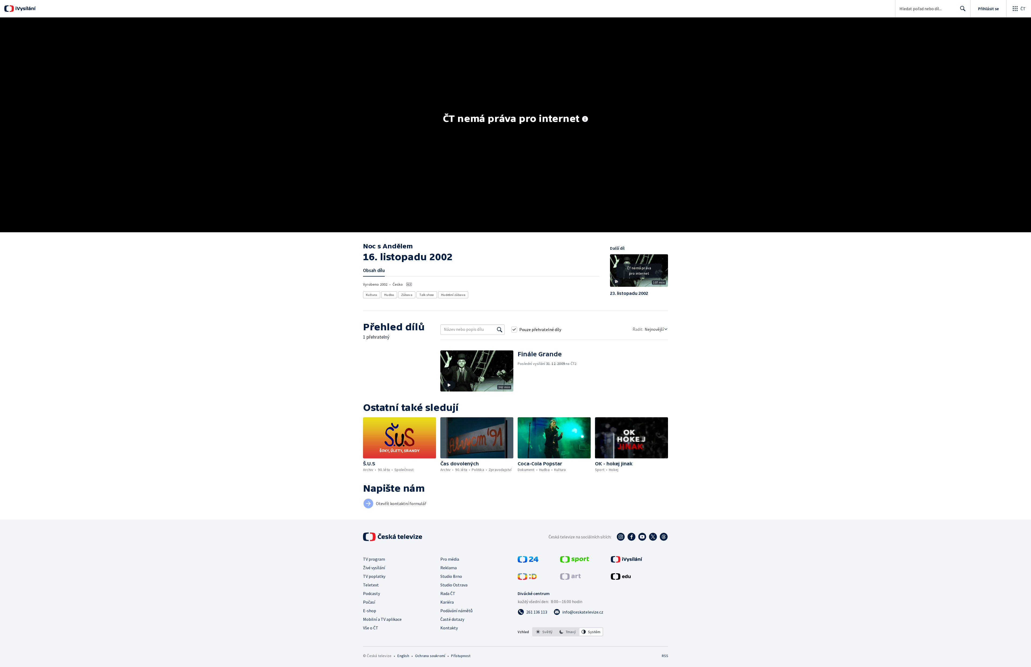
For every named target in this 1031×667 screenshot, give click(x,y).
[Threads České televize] (663, 536)
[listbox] (567, 631)
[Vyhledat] (500, 329)
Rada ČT (447, 593)
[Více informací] (585, 119)
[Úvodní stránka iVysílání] (24, 8)
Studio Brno (451, 576)
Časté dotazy (452, 619)
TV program (374, 559)
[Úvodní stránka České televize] (393, 536)
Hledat (962, 8)
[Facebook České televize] (631, 536)
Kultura (371, 295)
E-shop (369, 610)
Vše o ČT (370, 627)
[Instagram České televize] (620, 536)
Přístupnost (460, 655)
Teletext (371, 585)
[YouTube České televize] (642, 536)
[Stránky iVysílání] (626, 561)
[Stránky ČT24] (528, 561)
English (403, 655)
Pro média (449, 559)
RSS (665, 655)
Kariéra (447, 602)
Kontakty (449, 627)
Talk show (426, 295)
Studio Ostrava (453, 585)
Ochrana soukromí (430, 655)
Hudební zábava (453, 295)
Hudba (389, 295)
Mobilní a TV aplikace (382, 619)
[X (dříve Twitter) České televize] (653, 536)
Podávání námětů (456, 610)
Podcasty (371, 593)
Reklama (448, 567)
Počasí (369, 602)
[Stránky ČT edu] (621, 578)
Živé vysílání (374, 567)
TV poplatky (374, 576)
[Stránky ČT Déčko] (527, 578)
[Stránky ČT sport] (574, 561)
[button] (639, 272)
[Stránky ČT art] (570, 578)
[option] (544, 632)
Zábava (406, 295)
